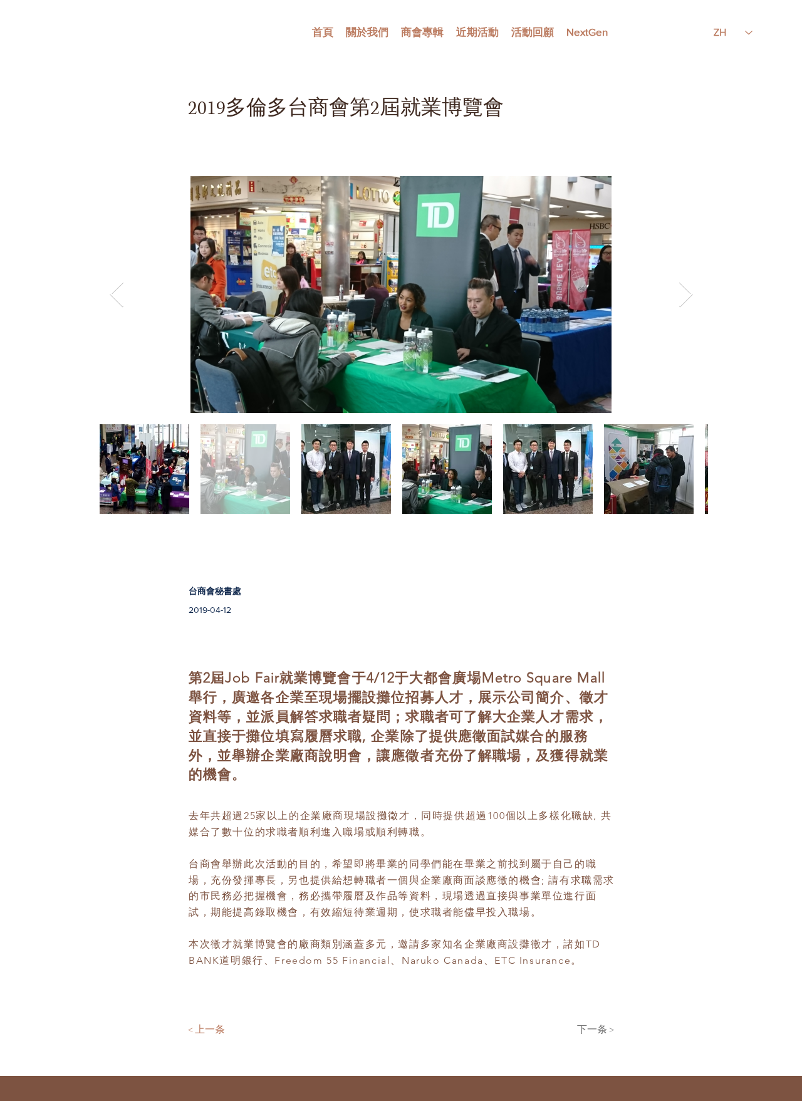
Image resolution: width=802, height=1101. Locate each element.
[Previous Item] (116, 294)
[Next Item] (685, 294)
